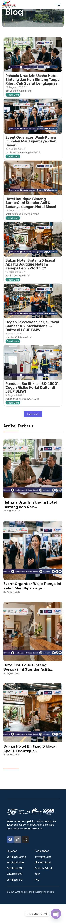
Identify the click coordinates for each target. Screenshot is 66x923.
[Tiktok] (17, 839)
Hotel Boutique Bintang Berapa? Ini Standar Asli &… (28, 667)
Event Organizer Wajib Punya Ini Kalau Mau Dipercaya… (32, 585)
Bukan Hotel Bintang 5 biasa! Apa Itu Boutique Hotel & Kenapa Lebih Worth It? (30, 264)
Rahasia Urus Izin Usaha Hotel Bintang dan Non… (30, 504)
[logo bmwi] (30, 811)
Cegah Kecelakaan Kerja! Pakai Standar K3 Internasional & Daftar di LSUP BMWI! (32, 326)
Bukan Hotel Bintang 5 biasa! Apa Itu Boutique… (29, 748)
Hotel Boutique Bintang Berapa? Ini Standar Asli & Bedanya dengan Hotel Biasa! (30, 203)
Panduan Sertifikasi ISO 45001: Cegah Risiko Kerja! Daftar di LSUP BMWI (32, 387)
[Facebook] (10, 839)
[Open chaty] (56, 914)
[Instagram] (25, 839)
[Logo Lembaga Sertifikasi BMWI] (9, 5)
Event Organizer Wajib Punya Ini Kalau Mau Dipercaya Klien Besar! (30, 141)
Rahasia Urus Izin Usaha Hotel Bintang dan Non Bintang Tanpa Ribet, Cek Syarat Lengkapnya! (32, 79)
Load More (33, 414)
